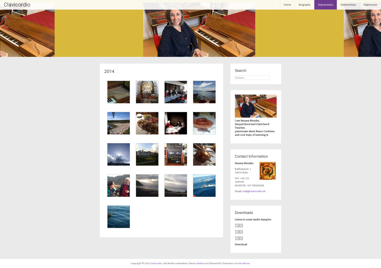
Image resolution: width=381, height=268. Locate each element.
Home (287, 4)
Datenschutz (348, 4)
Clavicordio (17, 5)
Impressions (325, 4)
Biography (304, 4)
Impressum (370, 4)
